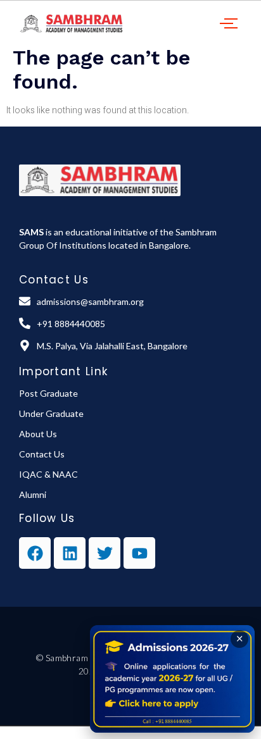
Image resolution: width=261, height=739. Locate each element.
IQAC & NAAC (48, 474)
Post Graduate (48, 393)
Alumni (32, 494)
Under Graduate (51, 413)
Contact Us (42, 454)
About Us (38, 433)
